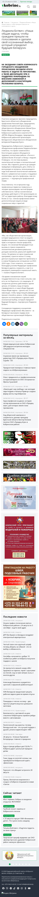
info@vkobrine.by (27, 884)
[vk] (18, 888)
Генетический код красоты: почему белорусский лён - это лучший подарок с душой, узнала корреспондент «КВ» (19, 727)
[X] (17, 324)
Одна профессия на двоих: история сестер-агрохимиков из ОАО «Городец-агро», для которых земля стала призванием (18, 404)
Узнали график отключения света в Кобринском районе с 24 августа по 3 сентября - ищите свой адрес (18, 625)
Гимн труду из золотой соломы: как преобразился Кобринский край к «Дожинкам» (17, 760)
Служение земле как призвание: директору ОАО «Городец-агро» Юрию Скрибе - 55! (18, 358)
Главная (6, 22)
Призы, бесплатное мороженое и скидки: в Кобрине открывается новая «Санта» (18, 781)
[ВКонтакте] (4, 324)
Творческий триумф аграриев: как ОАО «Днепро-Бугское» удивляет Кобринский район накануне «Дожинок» (19, 839)
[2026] (19, 437)
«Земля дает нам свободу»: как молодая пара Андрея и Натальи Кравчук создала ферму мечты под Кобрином (19, 391)
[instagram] (22, 888)
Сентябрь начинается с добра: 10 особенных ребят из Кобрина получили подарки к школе (19, 658)
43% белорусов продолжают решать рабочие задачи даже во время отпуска (18, 693)
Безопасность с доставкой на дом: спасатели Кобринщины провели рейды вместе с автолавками (19, 715)
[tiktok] (14, 888)
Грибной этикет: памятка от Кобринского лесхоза (14, 810)
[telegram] (10, 888)
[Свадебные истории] (19, 452)
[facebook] (3, 888)
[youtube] (29, 888)
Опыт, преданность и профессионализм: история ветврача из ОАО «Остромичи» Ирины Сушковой (19, 379)
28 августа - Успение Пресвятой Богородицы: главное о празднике (17, 738)
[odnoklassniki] (25, 888)
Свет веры (18, 734)
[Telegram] (13, 324)
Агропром (18, 353)
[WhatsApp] (26, 324)
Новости (18, 632)
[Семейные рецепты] (19, 477)
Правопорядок (20, 642)
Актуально (14, 22)
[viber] (7, 888)
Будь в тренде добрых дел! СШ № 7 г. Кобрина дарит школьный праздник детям (18, 748)
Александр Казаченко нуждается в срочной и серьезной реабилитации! (18, 683)
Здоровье (18, 341)
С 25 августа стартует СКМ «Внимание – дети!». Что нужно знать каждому (19, 819)
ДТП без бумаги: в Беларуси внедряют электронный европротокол (18, 636)
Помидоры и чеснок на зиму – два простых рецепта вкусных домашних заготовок (18, 703)
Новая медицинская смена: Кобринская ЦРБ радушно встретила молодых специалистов (19, 346)
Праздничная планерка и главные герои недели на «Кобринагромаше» (19, 369)
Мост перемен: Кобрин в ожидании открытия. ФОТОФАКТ (17, 800)
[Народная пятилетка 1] (19, 497)
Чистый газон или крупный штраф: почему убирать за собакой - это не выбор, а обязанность (17, 646)
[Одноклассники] (8, 324)
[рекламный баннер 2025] (19, 13)
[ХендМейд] (19, 464)
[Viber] (21, 324)
